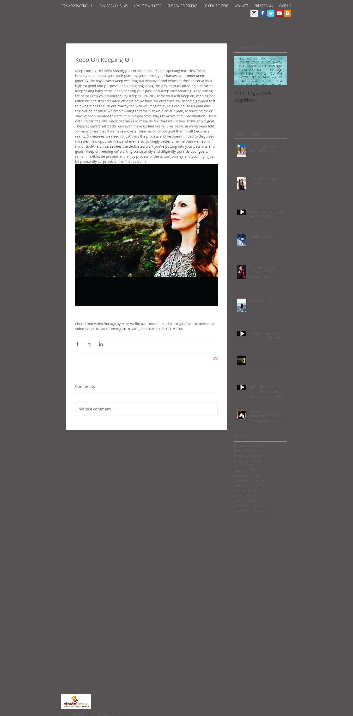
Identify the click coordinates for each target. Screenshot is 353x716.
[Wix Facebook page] (262, 13)
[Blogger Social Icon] (287, 13)
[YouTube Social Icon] (279, 13)
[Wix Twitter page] (270, 13)
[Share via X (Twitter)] (89, 344)
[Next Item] (279, 70)
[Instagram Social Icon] (254, 13)
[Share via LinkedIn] (101, 344)
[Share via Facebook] (77, 344)
